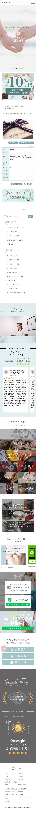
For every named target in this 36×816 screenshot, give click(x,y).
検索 (30, 216)
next (24, 209)
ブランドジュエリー (26, 143)
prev (11, 209)
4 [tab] (22, 68)
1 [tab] (14, 68)
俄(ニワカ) (13, 143)
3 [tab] (19, 68)
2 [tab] (17, 68)
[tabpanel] (18, 36)
